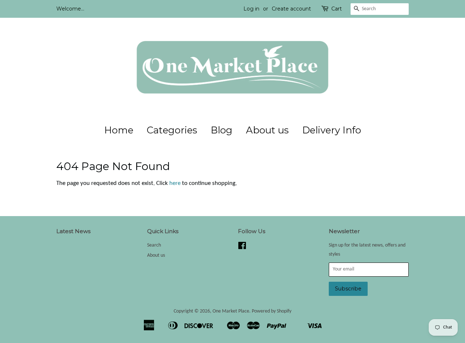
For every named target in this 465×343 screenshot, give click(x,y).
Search (154, 245)
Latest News (73, 231)
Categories (172, 130)
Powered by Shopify (271, 311)
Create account (291, 8)
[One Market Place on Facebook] (242, 247)
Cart (336, 8)
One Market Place (231, 311)
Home (118, 130)
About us (267, 130)
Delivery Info (331, 130)
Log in (251, 8)
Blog (221, 130)
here (175, 183)
